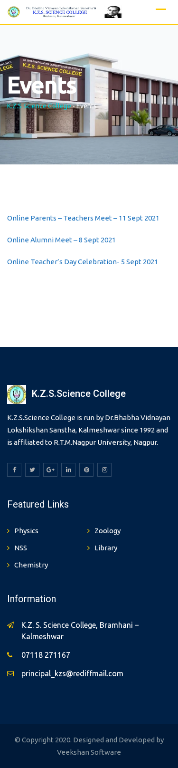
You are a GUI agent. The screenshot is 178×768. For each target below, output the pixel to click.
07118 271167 (45, 655)
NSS (20, 548)
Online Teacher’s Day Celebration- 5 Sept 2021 (82, 262)
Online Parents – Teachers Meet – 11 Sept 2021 (83, 218)
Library (105, 548)
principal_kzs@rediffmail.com (72, 673)
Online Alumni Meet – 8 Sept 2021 (61, 240)
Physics (26, 531)
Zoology (107, 531)
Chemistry (31, 565)
